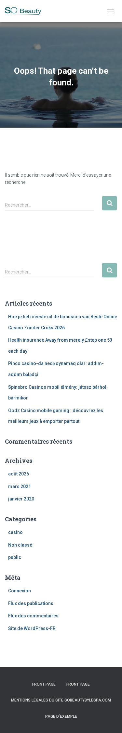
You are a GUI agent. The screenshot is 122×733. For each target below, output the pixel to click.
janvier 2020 (21, 498)
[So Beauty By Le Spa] (25, 11)
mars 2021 (19, 486)
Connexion (19, 590)
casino (15, 532)
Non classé (20, 545)
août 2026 (18, 473)
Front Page (44, 684)
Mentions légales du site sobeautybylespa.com (61, 700)
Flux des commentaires (33, 615)
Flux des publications (30, 603)
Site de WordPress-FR (32, 628)
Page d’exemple (61, 716)
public (14, 557)
